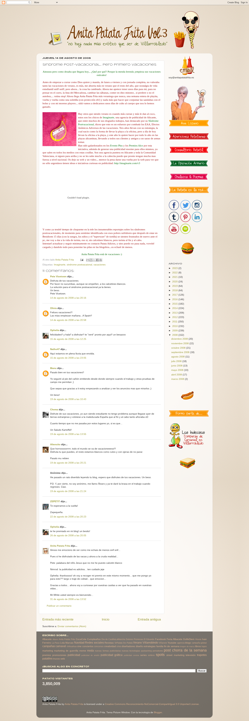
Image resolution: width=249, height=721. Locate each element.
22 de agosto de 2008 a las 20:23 (68, 516)
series (143, 655)
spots (160, 655)
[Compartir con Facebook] (97, 260)
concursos (98, 646)
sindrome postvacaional (79, 264)
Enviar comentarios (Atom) (72, 626)
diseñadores (128, 646)
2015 (175, 304)
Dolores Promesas (134, 639)
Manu (53, 368)
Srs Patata (128, 643)
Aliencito (55, 444)
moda (90, 650)
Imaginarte (59, 264)
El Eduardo (149, 639)
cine (79, 646)
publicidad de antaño (90, 655)
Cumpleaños (94, 639)
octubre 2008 (178, 348)
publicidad (74, 654)
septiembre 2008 (180, 352)
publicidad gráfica (112, 654)
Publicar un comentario (59, 606)
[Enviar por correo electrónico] (87, 260)
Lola (62, 643)
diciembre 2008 (180, 339)
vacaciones (100, 264)
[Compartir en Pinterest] (100, 260)
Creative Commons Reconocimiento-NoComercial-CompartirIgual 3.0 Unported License (152, 704)
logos (204, 646)
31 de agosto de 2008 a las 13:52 (68, 599)
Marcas (69, 643)
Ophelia (54, 330)
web (62, 658)
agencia (181, 643)
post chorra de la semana (185, 650)
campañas (48, 646)
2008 (175, 335)
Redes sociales (94, 642)
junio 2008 (177, 365)
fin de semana (171, 646)
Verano (137, 642)
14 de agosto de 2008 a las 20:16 (68, 298)
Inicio (105, 619)
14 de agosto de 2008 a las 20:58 (68, 320)
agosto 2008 (178, 356)
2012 (175, 317)
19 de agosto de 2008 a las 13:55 (68, 434)
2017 (175, 295)
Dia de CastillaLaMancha (113, 639)
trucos (56, 658)
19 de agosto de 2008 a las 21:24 (68, 491)
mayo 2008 (177, 370)
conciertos (87, 646)
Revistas (109, 643)
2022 (175, 272)
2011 (175, 321)
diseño (139, 646)
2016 (175, 299)
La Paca (56, 643)
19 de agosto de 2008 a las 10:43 (68, 399)
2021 (175, 277)
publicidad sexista (131, 655)
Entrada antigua (149, 619)
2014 (175, 308)
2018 (175, 290)
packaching (146, 651)
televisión (191, 655)
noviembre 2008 (180, 343)
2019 (175, 286)
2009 (175, 330)
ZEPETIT (55, 501)
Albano (55, 639)
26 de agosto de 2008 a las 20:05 (68, 535)
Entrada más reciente (58, 619)
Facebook (160, 639)
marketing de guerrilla (66, 650)
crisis (119, 646)
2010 (175, 326)
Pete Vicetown (58, 276)
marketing (47, 650)
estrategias (149, 646)
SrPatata (118, 643)
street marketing (175, 655)
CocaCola (81, 639)
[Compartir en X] (94, 260)
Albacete (47, 639)
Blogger (158, 712)
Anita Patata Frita (60, 546)
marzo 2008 (178, 379)
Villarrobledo (150, 642)
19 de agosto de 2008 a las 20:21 (68, 463)
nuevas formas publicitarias (108, 651)
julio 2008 (176, 361)
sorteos (151, 655)
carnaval (61, 646)
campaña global (199, 643)
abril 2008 (177, 374)
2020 (175, 281)
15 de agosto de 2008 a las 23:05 (68, 358)
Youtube (172, 643)
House (198, 639)
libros (198, 646)
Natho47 (55, 349)
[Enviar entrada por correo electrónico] (81, 259)
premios (46, 655)
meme (82, 650)
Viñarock (163, 643)
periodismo (158, 651)
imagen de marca (187, 646)
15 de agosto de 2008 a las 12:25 (68, 339)
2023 (175, 268)
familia (159, 646)
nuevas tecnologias (131, 651)
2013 (175, 313)
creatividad (110, 646)
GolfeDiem (188, 639)
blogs (188, 643)
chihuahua (72, 646)
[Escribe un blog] (91, 260)
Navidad (79, 642)
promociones (59, 655)
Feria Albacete (174, 639)
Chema (54, 409)
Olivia (53, 308)
